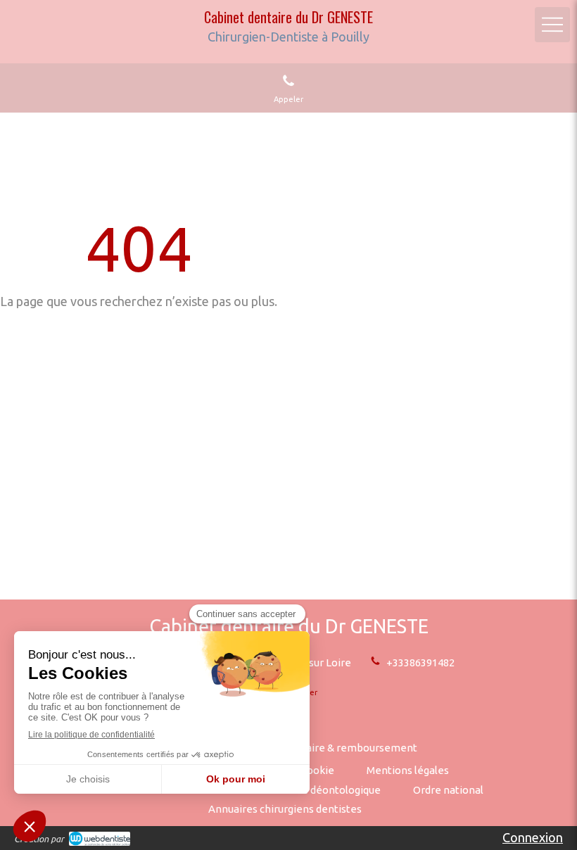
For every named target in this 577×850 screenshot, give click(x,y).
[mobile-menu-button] (552, 24)
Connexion (532, 837)
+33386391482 (420, 662)
